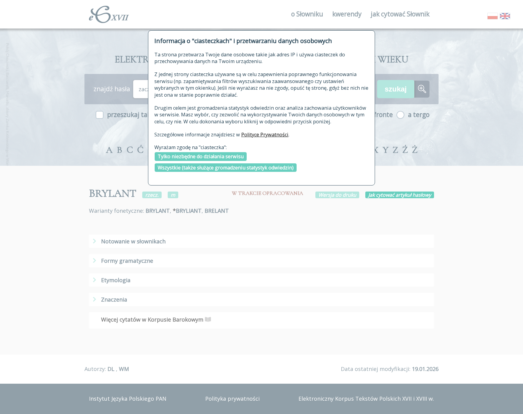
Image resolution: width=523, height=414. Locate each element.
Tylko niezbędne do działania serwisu (201, 156)
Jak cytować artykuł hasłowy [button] (399, 195)
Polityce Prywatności (264, 134)
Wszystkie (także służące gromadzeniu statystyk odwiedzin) (226, 167)
